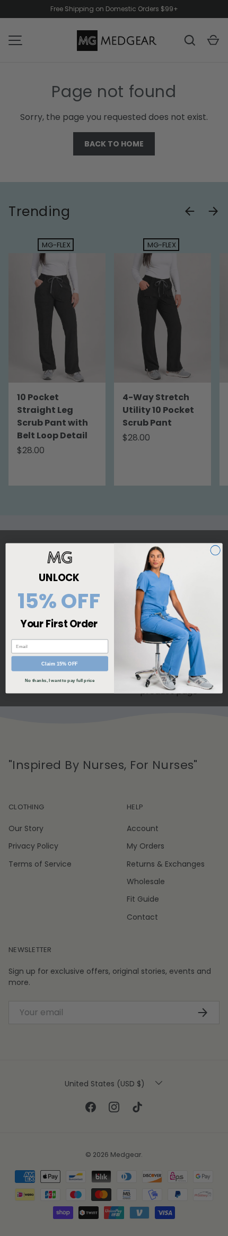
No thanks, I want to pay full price (59, 680)
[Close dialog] (215, 550)
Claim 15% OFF (59, 663)
